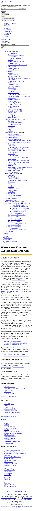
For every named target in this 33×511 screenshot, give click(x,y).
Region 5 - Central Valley (15, 220)
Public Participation (13, 75)
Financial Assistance (14, 99)
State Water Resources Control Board (19, 203)
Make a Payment (9, 407)
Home (6, 236)
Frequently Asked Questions (12, 457)
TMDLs (10, 165)
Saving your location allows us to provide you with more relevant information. (15, 6)
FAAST (6, 430)
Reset (3, 16)
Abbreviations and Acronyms (12, 450)
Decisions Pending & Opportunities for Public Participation (15, 452)
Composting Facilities (14, 136)
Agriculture (11, 83)
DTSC (24, 506)
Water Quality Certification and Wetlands (20, 167)
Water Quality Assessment (15, 116)
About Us (7, 28)
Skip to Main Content (7, 1)
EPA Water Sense (9, 387)
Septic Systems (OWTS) (15, 111)
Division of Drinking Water (20, 206)
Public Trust (11, 192)
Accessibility (8, 473)
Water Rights (8, 173)
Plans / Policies (8, 462)
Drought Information (10, 428)
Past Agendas (12, 56)
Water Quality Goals (14, 170)
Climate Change (12, 88)
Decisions (11, 187)
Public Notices (12, 190)
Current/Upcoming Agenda (16, 55)
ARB (8, 506)
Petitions (10, 60)
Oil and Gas (11, 154)
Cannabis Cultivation (14, 86)
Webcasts (10, 73)
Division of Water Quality (19, 210)
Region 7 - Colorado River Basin (17, 223)
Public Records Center (10, 463)
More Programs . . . (13, 117)
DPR (19, 506)
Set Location (22, 8)
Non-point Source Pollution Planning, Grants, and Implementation (19, 148)
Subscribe (7, 34)
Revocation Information (15, 195)
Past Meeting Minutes (14, 58)
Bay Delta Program (13, 177)
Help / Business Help (10, 410)
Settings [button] (6, 36)
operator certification (10, 241)
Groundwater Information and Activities (19, 140)
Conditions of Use (9, 470)
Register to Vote (9, 393)
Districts (10, 127)
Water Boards (8, 201)
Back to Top (8, 468)
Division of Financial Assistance (21, 208)
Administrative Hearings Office (17, 81)
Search (6, 233)
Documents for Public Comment (17, 65)
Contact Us (7, 33)
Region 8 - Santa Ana (14, 225)
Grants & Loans (9, 458)
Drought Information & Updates (17, 94)
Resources (4, 419)
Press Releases (12, 66)
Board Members (12, 53)
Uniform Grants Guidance (12, 412)
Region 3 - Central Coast (15, 216)
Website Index (8, 443)
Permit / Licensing (13, 106)
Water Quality (8, 132)
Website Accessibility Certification (16, 491)
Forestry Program (13, 137)
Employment (8, 455)
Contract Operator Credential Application (16, 343)
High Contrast (5, 14)
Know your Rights (10, 409)
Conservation (12, 89)
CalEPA (10, 231)
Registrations (12, 193)
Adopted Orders (12, 63)
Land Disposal (12, 145)
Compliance (11, 126)
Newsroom (7, 30)
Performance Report (10, 436)
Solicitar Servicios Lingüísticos (13, 433)
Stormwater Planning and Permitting (18, 160)
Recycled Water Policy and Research (18, 157)
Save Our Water (9, 390)
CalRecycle (14, 506)
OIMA (6, 423)
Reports (10, 197)
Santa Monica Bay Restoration (17, 230)
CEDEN (6, 425)
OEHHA (29, 506)
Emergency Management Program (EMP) (20, 96)
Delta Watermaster (13, 93)
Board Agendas (9, 404)
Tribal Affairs (8, 440)
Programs (7, 76)
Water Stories (8, 31)
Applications (11, 182)
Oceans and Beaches (14, 152)
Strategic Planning (13, 68)
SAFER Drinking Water (15, 109)
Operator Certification (14, 104)
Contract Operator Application (13, 341)
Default (3, 12)
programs (7, 239)
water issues (8, 238)
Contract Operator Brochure (12, 344)
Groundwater (12, 101)
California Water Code (18, 280)
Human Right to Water (14, 103)
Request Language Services (12, 431)
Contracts (11, 91)
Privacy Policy (8, 471)
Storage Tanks (12, 112)
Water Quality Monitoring (15, 169)
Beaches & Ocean (13, 84)
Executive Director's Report (16, 61)
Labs (9, 129)
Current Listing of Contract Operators (15, 354)
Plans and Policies (13, 70)
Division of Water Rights (19, 211)
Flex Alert (7, 392)
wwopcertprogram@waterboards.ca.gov (12, 291)
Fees (9, 183)
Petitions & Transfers (14, 188)
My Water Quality (13, 228)
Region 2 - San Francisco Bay (16, 215)
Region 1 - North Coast (15, 213)
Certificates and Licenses (15, 122)
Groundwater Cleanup (14, 139)
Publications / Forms (10, 465)
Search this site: (5, 43)
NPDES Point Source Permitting (17, 150)
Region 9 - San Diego (14, 226)
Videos (10, 71)
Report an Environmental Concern (14, 388)
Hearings (10, 185)
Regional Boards (27, 498)
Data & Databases (9, 426)
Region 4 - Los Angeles (15, 218)
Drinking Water (9, 119)
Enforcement (11, 98)
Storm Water (11, 114)
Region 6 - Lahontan (14, 221)
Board (6, 51)
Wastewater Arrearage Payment (13, 441)
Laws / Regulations (10, 460)
